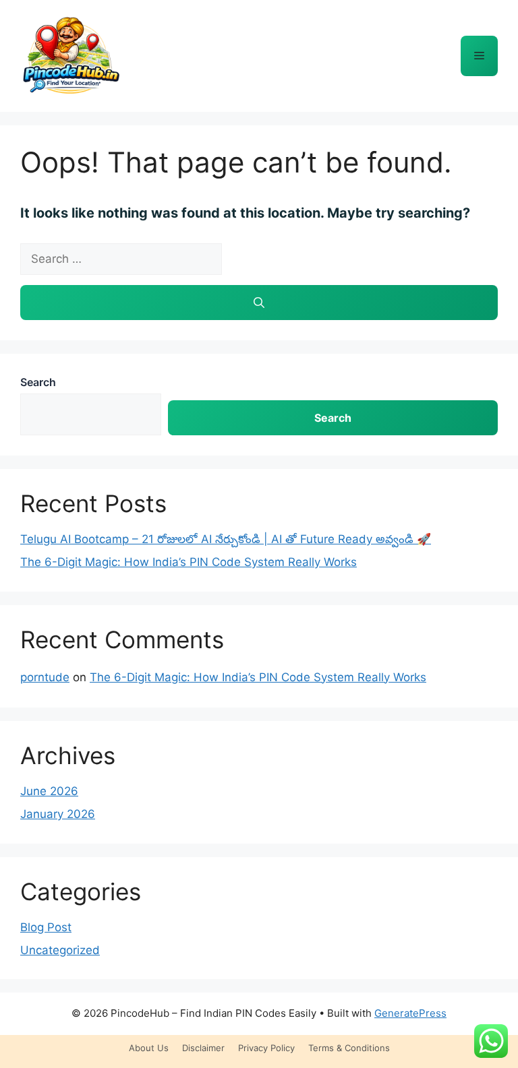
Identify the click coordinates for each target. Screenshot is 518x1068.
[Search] (259, 302)
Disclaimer (203, 1047)
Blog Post (45, 927)
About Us (149, 1047)
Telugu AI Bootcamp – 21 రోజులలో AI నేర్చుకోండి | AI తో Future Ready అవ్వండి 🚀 (225, 539)
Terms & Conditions (349, 1047)
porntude (44, 677)
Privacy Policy (266, 1047)
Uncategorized (60, 950)
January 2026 (57, 814)
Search (38, 382)
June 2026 (49, 791)
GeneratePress (410, 1013)
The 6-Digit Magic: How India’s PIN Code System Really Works (188, 562)
